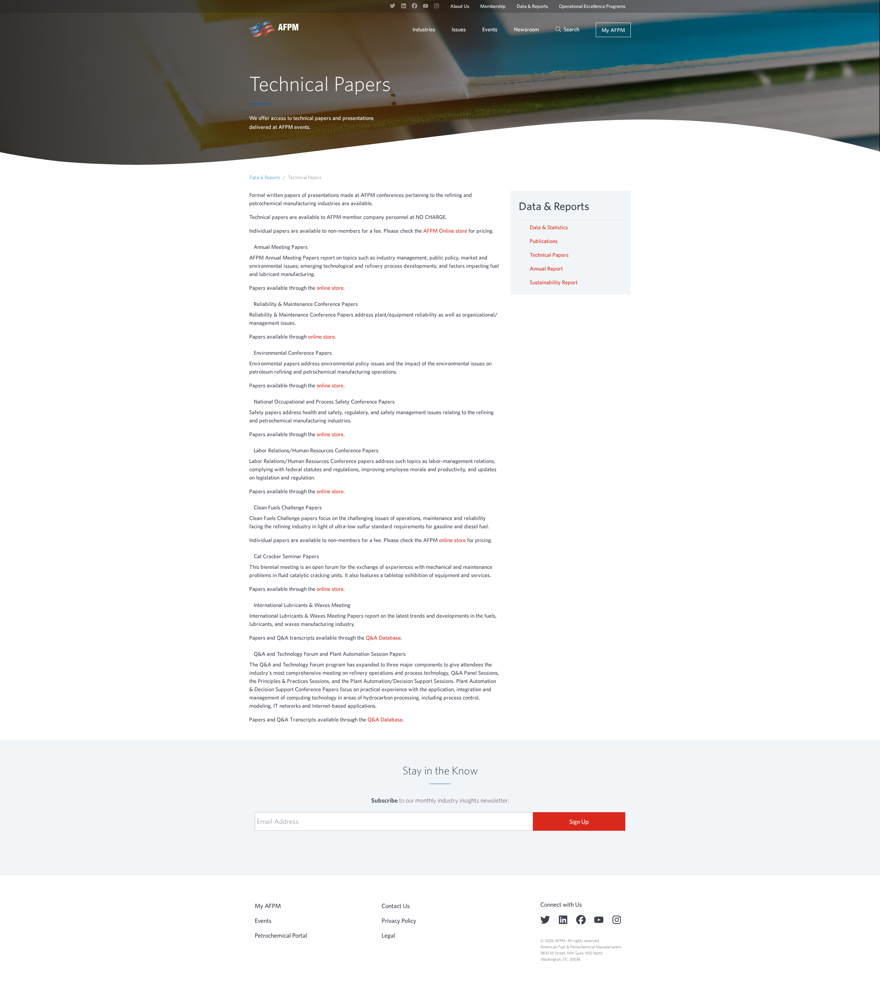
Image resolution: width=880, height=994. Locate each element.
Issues (459, 29)
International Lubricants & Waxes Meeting (302, 605)
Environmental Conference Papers (293, 353)
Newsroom (526, 29)
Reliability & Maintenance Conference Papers (306, 304)
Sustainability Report (554, 282)
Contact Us (396, 905)
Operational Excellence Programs (592, 6)
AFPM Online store (445, 231)
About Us (459, 6)
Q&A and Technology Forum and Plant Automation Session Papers (330, 654)
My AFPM (613, 30)
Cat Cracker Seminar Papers (286, 556)
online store (330, 288)
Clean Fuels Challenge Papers (288, 507)
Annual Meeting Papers (281, 247)
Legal (388, 935)
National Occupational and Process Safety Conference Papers (324, 401)
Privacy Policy (399, 920)
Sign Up (579, 821)
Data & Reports (532, 6)
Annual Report (546, 268)
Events (489, 29)
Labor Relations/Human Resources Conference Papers (316, 450)
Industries (423, 29)
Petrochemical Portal (281, 935)
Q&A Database (383, 637)
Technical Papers (549, 255)
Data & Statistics (549, 227)
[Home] (273, 29)
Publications (544, 241)
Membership (493, 6)
